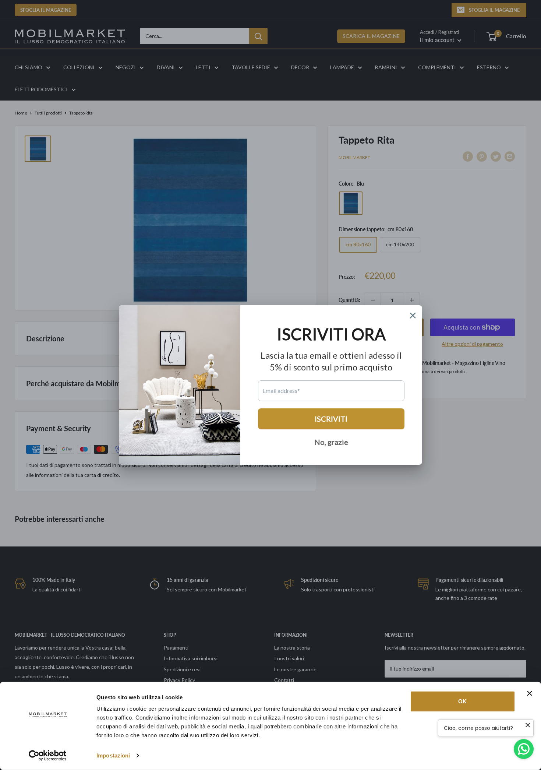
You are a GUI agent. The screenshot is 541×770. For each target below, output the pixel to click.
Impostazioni (113, 755)
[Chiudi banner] (529, 693)
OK (462, 701)
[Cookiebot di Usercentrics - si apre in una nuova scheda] (47, 755)
